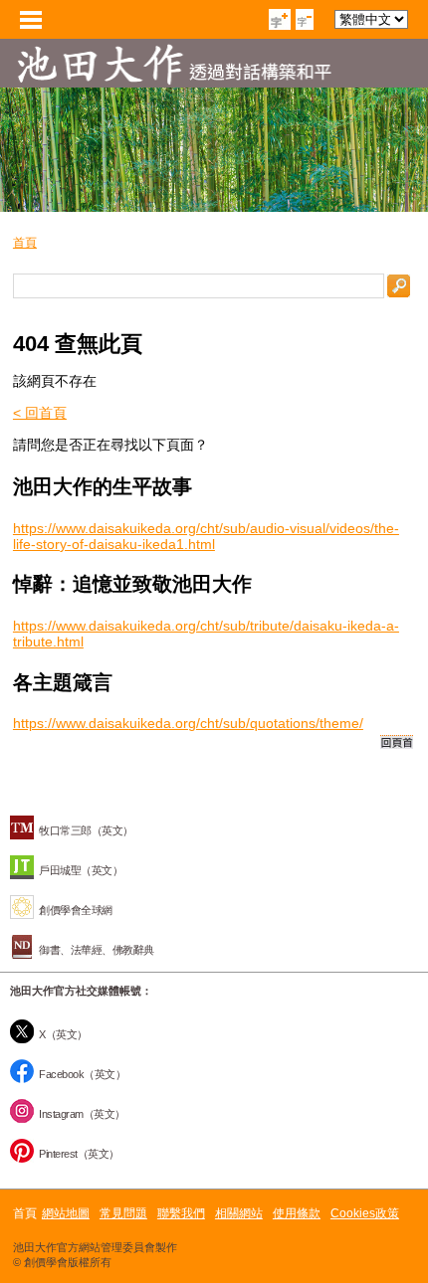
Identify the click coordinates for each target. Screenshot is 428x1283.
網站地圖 (66, 1213)
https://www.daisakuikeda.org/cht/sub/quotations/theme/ (188, 723)
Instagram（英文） (82, 1114)
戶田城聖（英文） (80, 870)
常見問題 (123, 1213)
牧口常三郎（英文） (86, 830)
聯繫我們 (181, 1213)
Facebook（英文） (82, 1074)
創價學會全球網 (75, 910)
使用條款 (297, 1213)
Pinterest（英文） (79, 1154)
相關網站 (239, 1213)
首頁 (25, 243)
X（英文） (63, 1034)
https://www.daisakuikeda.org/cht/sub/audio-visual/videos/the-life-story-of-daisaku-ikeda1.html (206, 536)
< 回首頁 (40, 413)
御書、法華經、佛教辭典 (96, 950)
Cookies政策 (364, 1213)
